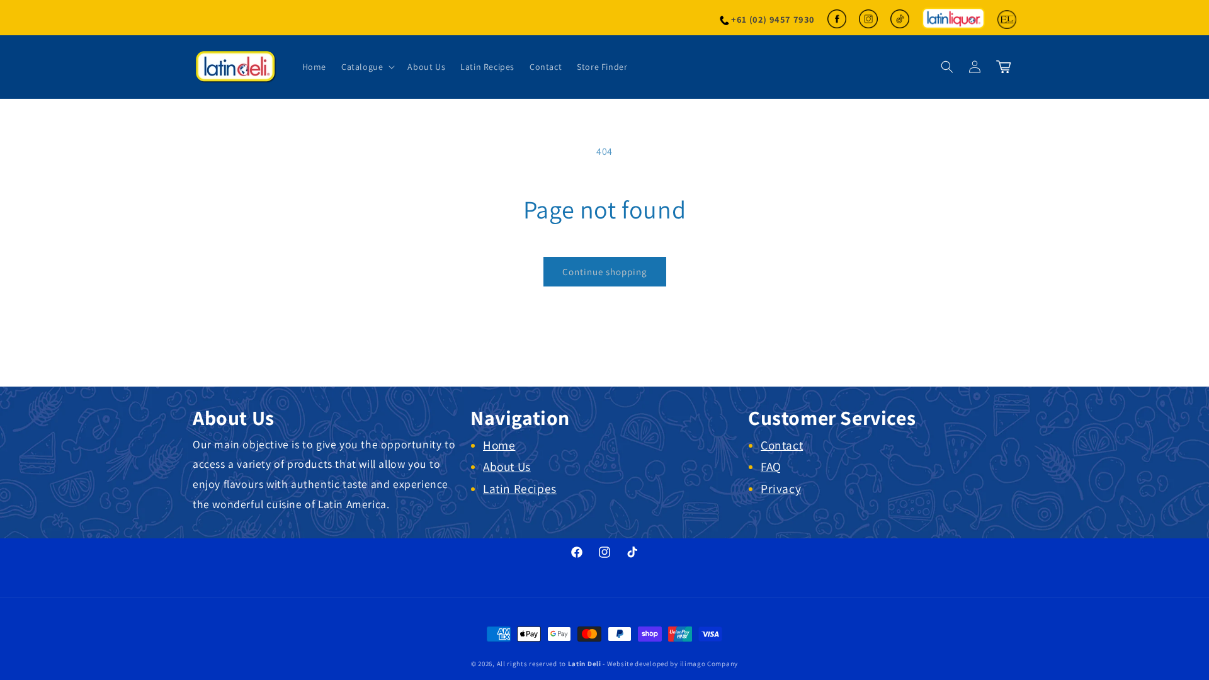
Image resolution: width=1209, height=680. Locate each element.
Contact (782, 445)
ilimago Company (709, 663)
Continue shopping (604, 272)
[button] (367, 67)
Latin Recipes (520, 488)
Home (499, 445)
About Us (507, 466)
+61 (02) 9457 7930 (773, 19)
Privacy (781, 488)
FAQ (771, 466)
